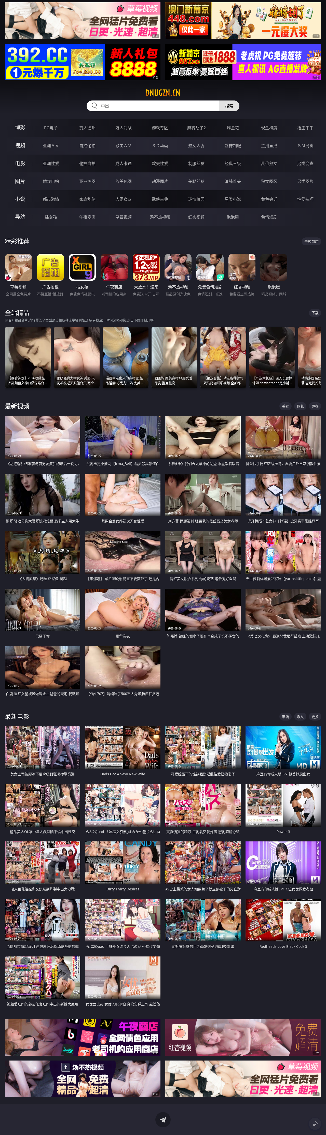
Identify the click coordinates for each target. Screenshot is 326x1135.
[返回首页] (315, 1124)
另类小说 (233, 199)
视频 (20, 145)
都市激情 (51, 199)
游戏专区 (160, 128)
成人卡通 (123, 163)
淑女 (300, 716)
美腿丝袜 (196, 181)
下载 (315, 312)
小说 (20, 199)
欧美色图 (123, 181)
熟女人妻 (196, 145)
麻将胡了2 (196, 128)
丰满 (285, 716)
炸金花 (233, 128)
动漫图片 (160, 181)
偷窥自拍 (51, 181)
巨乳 (300, 406)
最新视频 (17, 406)
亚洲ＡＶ (51, 145)
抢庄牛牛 (305, 128)
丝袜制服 (233, 145)
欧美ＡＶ (123, 145)
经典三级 (233, 163)
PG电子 (51, 128)
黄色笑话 (269, 199)
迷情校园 (196, 199)
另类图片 (305, 181)
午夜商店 (87, 217)
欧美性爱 (160, 163)
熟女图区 (269, 181)
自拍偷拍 (87, 145)
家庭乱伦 (87, 199)
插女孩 (51, 217)
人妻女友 (123, 199)
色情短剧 (269, 217)
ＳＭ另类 (305, 145)
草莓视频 (123, 217)
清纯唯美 (233, 181)
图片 (20, 181)
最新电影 (17, 716)
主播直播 (269, 145)
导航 (20, 216)
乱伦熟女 (269, 163)
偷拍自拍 (87, 163)
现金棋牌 (269, 128)
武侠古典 (160, 199)
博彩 (20, 127)
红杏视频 (196, 217)
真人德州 (87, 128)
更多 (315, 406)
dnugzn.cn (163, 93)
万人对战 (123, 128)
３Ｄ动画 (160, 145)
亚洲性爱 (51, 163)
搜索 (229, 106)
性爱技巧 (305, 199)
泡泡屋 (233, 217)
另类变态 (305, 163)
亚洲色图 (87, 181)
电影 (20, 163)
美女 (285, 406)
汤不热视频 (160, 217)
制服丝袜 (196, 163)
